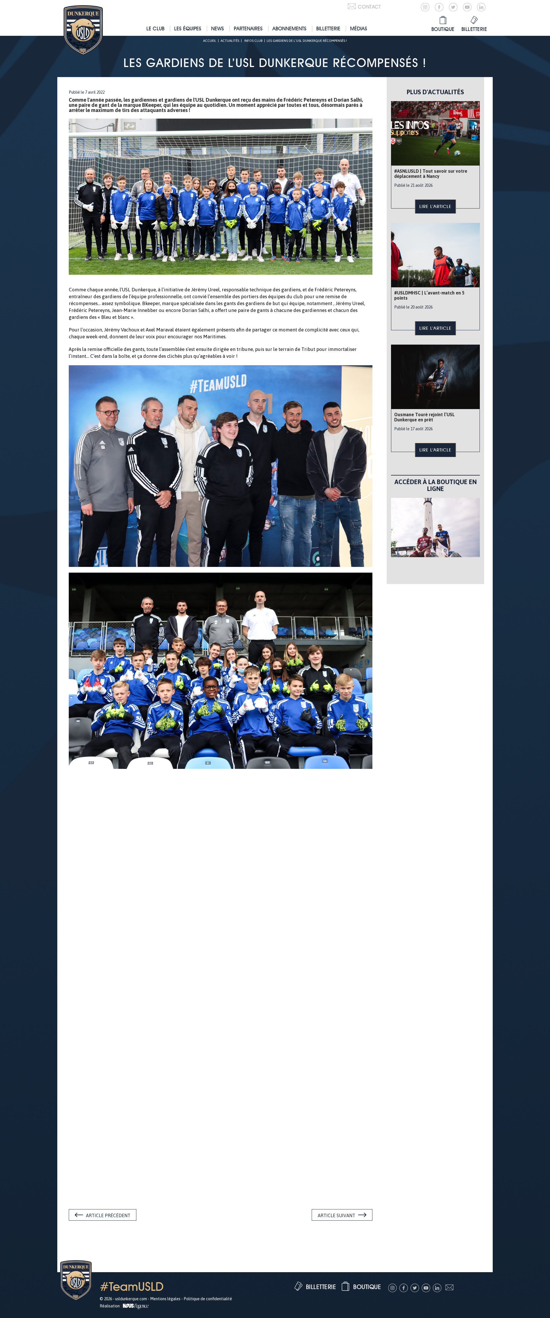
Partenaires (248, 28)
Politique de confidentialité (208, 1299)
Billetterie (328, 28)
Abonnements (289, 28)
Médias (358, 28)
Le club (155, 28)
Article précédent (108, 1215)
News (217, 28)
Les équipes (187, 28)
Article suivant (336, 1215)
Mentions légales (165, 1299)
